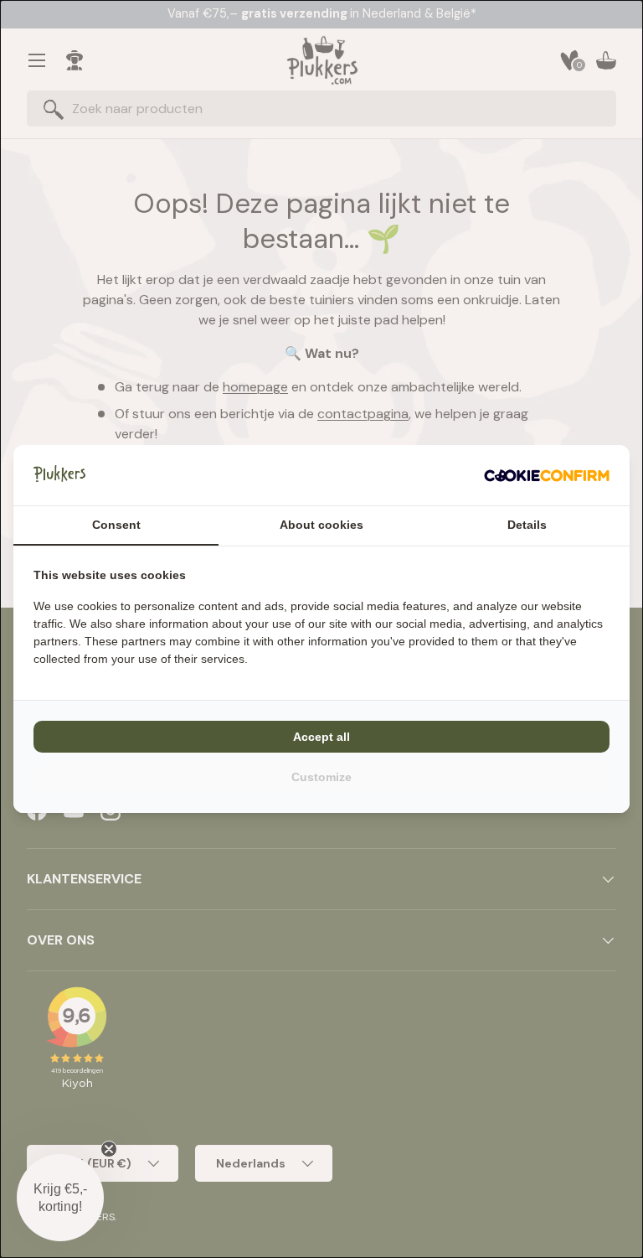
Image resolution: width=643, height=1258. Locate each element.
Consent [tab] (116, 524)
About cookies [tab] (321, 524)
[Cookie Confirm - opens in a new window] (547, 475)
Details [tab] (527, 524)
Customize (321, 777)
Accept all (321, 736)
